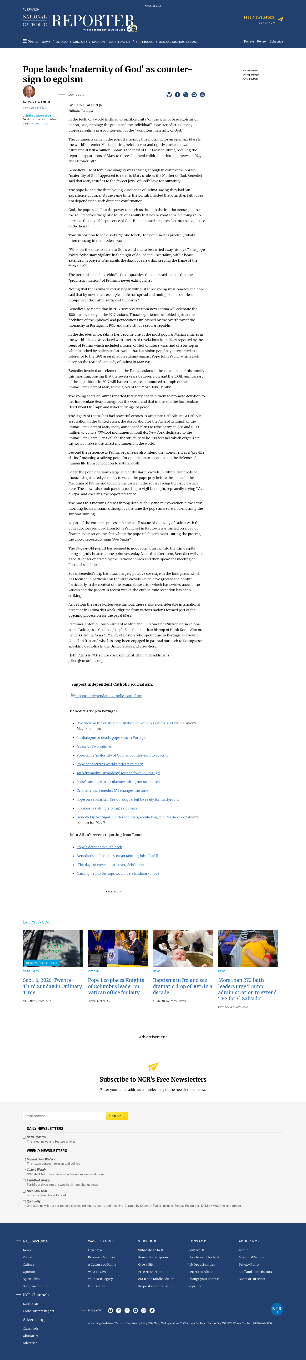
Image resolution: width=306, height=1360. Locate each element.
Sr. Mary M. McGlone (37, 1001)
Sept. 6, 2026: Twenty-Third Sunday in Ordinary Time (52, 986)
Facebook (127, 1310)
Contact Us (196, 1250)
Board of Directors (252, 1279)
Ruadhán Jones (163, 1001)
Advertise (30, 1343)
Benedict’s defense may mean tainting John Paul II (117, 856)
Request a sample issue (155, 1286)
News (46, 42)
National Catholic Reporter (277, 1309)
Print (202, 94)
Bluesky (110, 1310)
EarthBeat (145, 42)
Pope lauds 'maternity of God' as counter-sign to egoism (122, 755)
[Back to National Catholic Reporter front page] (80, 23)
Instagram (143, 1310)
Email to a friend (194, 94)
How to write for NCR (203, 1257)
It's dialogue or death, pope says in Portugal (112, 737)
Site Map (154, 1323)
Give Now (95, 1250)
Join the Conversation (37, 115)
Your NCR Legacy (100, 1279)
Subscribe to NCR (150, 1250)
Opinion (98, 42)
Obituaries (31, 1336)
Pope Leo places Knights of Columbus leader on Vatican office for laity (116, 986)
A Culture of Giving (102, 1264)
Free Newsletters (150, 1272)
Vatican (61, 42)
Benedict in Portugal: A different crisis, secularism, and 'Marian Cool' (132, 817)
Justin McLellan (99, 1001)
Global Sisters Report (178, 42)
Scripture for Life (42, 963)
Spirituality (120, 42)
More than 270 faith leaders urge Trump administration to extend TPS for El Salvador (247, 989)
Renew (261, 41)
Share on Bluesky (169, 94)
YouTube (135, 1310)
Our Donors (97, 1286)
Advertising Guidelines (100, 1323)
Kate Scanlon (227, 1007)
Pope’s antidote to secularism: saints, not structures (118, 782)
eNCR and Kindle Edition (156, 1279)
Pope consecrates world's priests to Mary (110, 764)
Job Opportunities (201, 1264)
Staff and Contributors (255, 1272)
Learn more (41, 123)
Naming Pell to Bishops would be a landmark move (118, 873)
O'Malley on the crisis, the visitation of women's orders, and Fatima (130, 723)
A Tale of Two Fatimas (94, 746)
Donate (249, 41)
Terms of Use (122, 1323)
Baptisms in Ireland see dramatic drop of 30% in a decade (182, 986)
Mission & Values (251, 1257)
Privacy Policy (249, 1264)
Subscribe (276, 41)
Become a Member (101, 1257)
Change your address (203, 1279)
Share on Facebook (177, 94)
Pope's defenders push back (99, 847)
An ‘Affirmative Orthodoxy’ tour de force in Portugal (118, 773)
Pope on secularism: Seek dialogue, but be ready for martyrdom (128, 799)
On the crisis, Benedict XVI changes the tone (112, 790)
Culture (80, 42)
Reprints (194, 1286)
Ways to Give (97, 1272)
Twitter (118, 1310)
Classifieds (31, 1328)
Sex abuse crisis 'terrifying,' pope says (107, 808)
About (243, 1250)
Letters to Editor (200, 1272)
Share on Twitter (185, 94)
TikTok (152, 1310)
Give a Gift (145, 1264)
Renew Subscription (153, 1257)
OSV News (180, 1001)
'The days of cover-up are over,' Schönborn (111, 865)
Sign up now (267, 22)
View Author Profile (33, 107)
